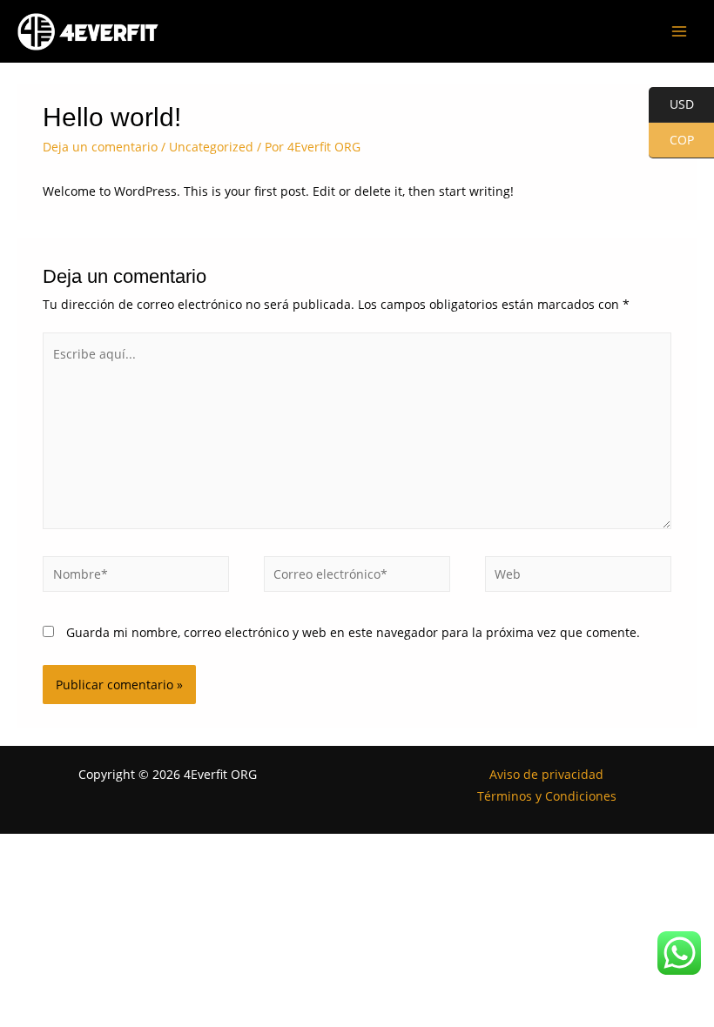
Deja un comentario (100, 146)
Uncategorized (211, 146)
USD (671, 105)
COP (671, 140)
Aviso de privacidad (546, 774)
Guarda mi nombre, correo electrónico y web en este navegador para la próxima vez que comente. (353, 632)
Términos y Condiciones (546, 796)
